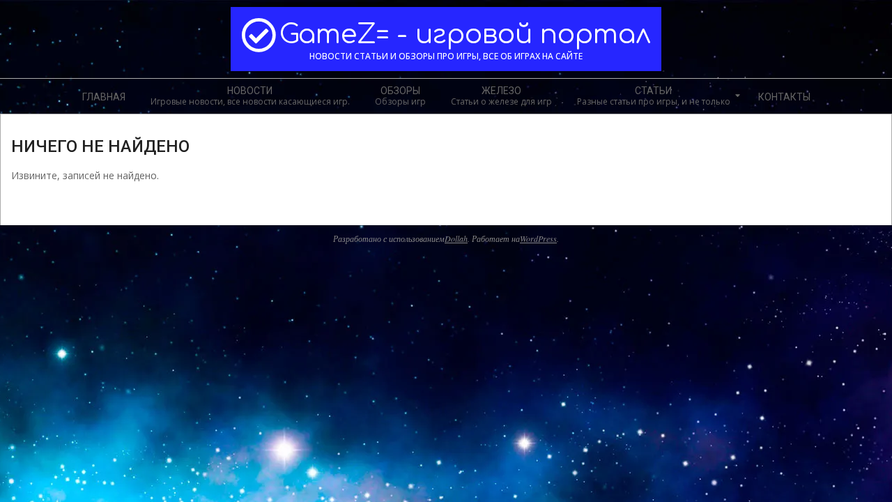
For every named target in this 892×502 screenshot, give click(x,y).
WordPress (538, 238)
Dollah (456, 238)
